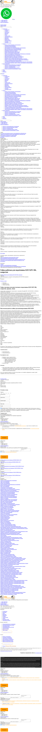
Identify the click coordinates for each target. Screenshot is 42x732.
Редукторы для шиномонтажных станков (8, 576)
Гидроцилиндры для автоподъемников (7, 492)
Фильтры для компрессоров (5, 550)
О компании (5, 28)
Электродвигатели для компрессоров (7, 554)
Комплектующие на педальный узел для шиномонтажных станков (12, 566)
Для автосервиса (6, 628)
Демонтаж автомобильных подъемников (12, 54)
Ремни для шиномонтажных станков (7, 578)
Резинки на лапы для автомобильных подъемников (10, 504)
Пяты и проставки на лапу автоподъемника (8, 500)
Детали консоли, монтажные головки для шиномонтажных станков (13, 558)
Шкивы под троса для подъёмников (7, 509)
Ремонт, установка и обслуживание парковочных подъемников (16, 59)
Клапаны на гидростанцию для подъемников (8, 514)
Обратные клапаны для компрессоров (7, 543)
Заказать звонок (3, 24)
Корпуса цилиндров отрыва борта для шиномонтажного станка (12, 581)
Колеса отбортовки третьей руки (6, 565)
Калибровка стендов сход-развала (11, 50)
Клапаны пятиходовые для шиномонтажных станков (10, 561)
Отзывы (6, 30)
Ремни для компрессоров (5, 547)
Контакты (4, 71)
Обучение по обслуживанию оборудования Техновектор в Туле (12, 260)
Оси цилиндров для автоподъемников (7, 495)
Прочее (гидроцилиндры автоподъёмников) (8, 496)
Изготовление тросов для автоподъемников (13, 48)
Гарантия (6, 41)
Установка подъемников (7, 637)
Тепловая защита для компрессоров (7, 548)
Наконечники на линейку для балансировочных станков (11, 534)
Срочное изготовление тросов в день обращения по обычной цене (12, 134)
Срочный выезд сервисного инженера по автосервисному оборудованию (18, 61)
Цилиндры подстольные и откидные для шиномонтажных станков (12, 587)
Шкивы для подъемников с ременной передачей (9, 511)
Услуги (4, 43)
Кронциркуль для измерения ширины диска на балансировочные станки (14, 531)
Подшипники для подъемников (6, 512)
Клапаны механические (4, 516)
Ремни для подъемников (5, 521)
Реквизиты (7, 38)
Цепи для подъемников (4, 486)
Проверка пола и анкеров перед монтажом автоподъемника (16, 58)
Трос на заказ (5, 630)
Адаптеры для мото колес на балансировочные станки (10, 526)
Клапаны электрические (5, 518)
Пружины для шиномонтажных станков (7, 575)
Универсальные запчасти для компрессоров (8, 549)
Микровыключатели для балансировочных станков (10, 533)
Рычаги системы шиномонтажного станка (8, 569)
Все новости (2, 261)
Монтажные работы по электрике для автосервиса (14, 56)
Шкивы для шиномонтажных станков (7, 591)
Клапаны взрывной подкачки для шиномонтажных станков (11, 560)
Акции (4, 70)
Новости (6, 33)
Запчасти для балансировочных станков (12, 65)
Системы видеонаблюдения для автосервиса (13, 60)
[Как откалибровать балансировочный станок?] (9, 257)
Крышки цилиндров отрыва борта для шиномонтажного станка (12, 582)
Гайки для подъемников (4, 482)
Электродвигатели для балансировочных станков (9, 540)
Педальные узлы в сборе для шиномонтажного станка (10, 568)
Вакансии (6, 37)
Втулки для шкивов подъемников (6, 506)
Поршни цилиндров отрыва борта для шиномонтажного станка (12, 583)
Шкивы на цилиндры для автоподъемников (8, 497)
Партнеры (7, 32)
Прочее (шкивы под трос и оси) (6, 508)
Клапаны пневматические (5, 517)
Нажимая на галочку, (21, 680)
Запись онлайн (3, 25)
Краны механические (4, 519)
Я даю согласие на (21, 678)
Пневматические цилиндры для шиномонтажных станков (11, 588)
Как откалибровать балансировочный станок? (9, 258)
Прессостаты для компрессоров (6, 545)
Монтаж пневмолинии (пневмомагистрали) (13, 49)
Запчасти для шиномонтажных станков (12, 67)
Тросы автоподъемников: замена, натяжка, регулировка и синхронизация (18, 62)
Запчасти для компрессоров (10, 66)
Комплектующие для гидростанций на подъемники (10, 489)
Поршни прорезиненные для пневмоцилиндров (9, 589)
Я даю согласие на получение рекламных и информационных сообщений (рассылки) (20, 429)
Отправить (4, 437)
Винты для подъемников (5, 485)
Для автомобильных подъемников (9, 624)
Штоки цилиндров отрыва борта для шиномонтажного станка (12, 586)
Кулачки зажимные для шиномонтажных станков (9, 570)
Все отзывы (2, 253)
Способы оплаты (8, 42)
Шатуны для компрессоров (5, 552)
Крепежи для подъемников (5, 522)
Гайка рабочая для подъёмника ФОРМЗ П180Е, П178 (10, 462)
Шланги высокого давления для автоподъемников (9, 510)
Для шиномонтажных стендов (8, 627)
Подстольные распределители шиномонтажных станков (10, 573)
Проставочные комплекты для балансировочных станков (11, 537)
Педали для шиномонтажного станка (7, 567)
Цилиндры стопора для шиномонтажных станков (9, 564)
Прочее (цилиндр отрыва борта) (6, 584)
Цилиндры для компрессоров (5, 551)
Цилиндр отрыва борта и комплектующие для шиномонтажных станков (13, 580)
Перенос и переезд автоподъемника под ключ (13, 57)
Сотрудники (7, 31)
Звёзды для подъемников (5, 513)
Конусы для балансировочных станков (7, 530)
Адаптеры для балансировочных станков (8, 525)
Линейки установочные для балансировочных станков (10, 532)
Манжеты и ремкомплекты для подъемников (8, 499)
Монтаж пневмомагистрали (8, 640)
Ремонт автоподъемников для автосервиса (13, 44)
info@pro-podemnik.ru (4, 22)
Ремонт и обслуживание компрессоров (12, 52)
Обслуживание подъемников (8, 639)
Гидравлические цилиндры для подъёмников (8, 494)
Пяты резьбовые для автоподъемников (7, 503)
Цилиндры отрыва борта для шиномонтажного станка (10, 585)
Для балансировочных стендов (8, 625)
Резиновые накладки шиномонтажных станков (9, 577)
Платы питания (3, 535)
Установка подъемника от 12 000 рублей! (8, 136)
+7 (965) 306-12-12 (3, 21)
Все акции (2, 137)
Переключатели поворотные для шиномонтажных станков (11, 572)
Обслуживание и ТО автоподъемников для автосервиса (15, 47)
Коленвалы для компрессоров (5, 542)
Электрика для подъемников (5, 523)
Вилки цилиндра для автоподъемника (7, 493)
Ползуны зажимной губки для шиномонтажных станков (10, 574)
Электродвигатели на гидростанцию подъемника (9, 491)
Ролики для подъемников (5, 483)
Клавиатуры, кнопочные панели (6, 529)
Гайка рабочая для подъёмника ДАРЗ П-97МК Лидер (10, 475)
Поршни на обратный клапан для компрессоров (9, 544)
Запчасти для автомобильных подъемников (13, 64)
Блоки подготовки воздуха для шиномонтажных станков (11, 557)
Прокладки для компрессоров (5, 546)
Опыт (6, 34)
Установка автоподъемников (10, 45)
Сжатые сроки (7, 35)
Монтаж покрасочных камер (8, 641)
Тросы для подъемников (4, 481)
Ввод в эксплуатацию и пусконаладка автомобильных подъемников (17, 53)
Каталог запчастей (6, 63)
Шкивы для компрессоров (5, 553)
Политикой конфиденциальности (20, 425)
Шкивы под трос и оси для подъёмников (8, 505)
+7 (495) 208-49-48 (3, 20)
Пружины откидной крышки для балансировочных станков (11, 538)
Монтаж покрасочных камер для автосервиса (13, 55)
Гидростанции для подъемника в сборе (7, 488)
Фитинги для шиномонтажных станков (7, 579)
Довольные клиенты (8, 36)
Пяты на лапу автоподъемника (6, 502)
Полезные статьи (6, 619)
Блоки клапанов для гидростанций (6, 515)
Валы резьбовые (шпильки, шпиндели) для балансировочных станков (13, 527)
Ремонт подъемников (7, 636)
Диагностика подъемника (7, 638)
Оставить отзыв (3, 378)
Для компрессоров (6, 626)
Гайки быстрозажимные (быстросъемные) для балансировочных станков (14, 528)
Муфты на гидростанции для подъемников (8, 490)
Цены (4, 69)
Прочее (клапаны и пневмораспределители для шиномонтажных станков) (14, 563)
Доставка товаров (8, 40)
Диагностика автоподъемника (10, 46)
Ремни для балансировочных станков (7, 539)
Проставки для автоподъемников (6, 501)
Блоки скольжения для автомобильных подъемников (10, 484)
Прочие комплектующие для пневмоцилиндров (9, 590)
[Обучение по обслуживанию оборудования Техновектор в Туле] (12, 259)
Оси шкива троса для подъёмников (7, 507)
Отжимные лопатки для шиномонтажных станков (9, 571)
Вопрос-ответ (7, 39)
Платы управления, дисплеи (5, 536)
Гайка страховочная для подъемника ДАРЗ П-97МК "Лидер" (11, 468)
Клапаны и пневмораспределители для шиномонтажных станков (12, 559)
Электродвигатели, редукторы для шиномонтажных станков (11, 593)
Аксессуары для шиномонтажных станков (8, 556)
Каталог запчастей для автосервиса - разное (13, 68)
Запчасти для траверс (4, 498)
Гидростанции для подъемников (6, 487)
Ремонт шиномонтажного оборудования (12, 51)
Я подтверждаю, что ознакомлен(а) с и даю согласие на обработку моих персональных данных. (20, 426)
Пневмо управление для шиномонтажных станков (9, 562)
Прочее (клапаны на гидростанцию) (7, 520)
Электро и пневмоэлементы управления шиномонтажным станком (12, 592)
